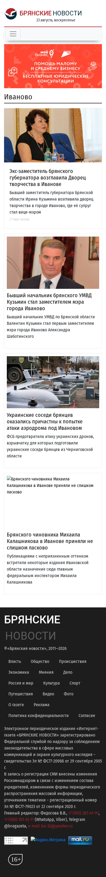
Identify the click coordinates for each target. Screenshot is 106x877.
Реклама (41, 704)
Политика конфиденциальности (38, 715)
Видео (48, 693)
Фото (68, 693)
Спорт (75, 683)
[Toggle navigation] (13, 33)
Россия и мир (20, 683)
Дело (67, 672)
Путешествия (20, 693)
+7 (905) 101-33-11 (19, 819)
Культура (51, 683)
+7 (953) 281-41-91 (83, 813)
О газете (16, 704)
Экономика (18, 672)
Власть (14, 661)
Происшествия (72, 661)
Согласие (87, 715)
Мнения (46, 672)
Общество (40, 661)
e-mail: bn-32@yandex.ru (50, 826)
